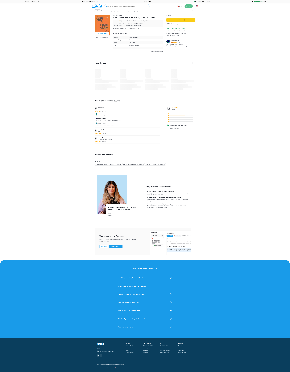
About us (127, 350)
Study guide (145, 352)
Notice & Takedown (164, 352)
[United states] (101, 11)
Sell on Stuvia (128, 348)
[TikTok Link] (101, 355)
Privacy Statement (108, 368)
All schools (180, 345)
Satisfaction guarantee (148, 345)
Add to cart (180, 20)
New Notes (180, 348)
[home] (97, 6)
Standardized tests (182, 352)
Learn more (104, 246)
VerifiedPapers (175, 40)
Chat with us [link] (145, 350)
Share (193, 10)
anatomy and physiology (102, 164)
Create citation (115, 246)
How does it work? (129, 345)
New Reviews (181, 350)
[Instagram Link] (98, 355)
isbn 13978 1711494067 (115, 164)
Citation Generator (130, 352)
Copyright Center (164, 345)
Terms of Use (99, 368)
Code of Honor (163, 348)
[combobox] (126, 6)
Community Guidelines (165, 350)
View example (103, 33)
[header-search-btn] (106, 6)
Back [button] (98, 10)
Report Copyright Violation (157, 51)
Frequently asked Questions (149, 348)
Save (187, 10)
